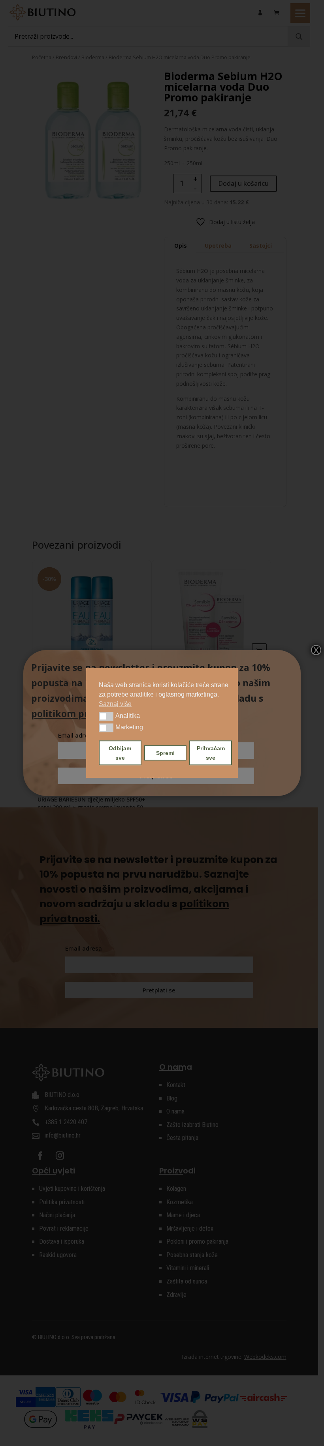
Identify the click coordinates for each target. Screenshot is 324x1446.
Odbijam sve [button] (120, 753)
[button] (106, 716)
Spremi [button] (165, 753)
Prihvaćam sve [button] (211, 753)
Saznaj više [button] (115, 704)
